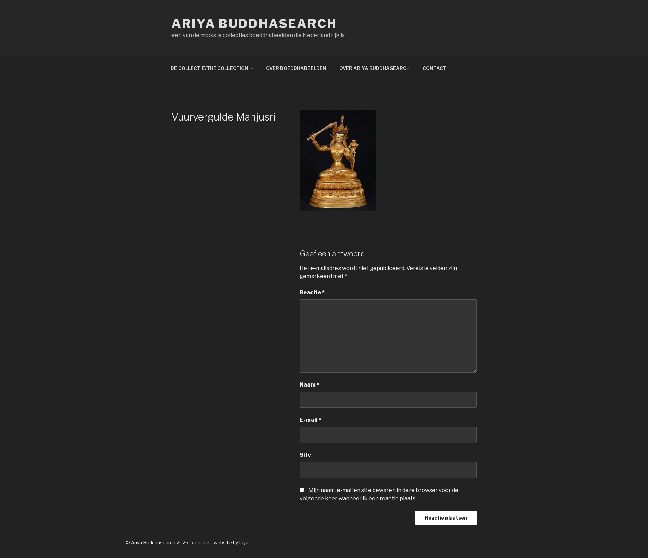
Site (305, 455)
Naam (309, 384)
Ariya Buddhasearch (254, 23)
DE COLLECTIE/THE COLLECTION (209, 68)
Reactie (312, 292)
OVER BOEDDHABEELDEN (296, 68)
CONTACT (435, 68)
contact (201, 543)
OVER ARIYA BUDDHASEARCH (374, 68)
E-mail (310, 420)
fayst (244, 543)
